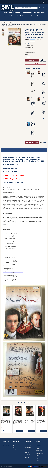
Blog (35, 19)
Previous (2, 419)
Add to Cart (32, 60)
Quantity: (26, 54)
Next (46, 419)
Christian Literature (27, 12)
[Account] (39, 7)
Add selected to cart (32, 142)
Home (2, 22)
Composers (40, 15)
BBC (37, 458)
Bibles (5, 12)
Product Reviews (19, 150)
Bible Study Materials (14, 12)
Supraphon (38, 448)
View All (37, 460)
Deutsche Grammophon (40, 453)
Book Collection (8, 15)
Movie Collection (19, 15)
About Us (22, 19)
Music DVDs (15, 19)
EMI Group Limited (39, 446)
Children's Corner (39, 12)
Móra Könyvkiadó (39, 450)
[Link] (7, 7)
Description (8, 150)
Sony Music (38, 455)
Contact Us (29, 19)
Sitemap (14, 449)
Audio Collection (30, 15)
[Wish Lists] (41, 7)
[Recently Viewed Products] (44, 7)
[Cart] (46, 7)
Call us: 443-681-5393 (6, 446)
